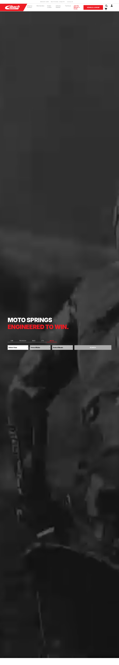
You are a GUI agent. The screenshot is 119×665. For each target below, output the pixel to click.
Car (12, 340)
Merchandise (40, 6)
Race (33, 340)
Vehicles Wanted (58, 6)
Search (93, 347)
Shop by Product (29, 6)
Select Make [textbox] (35, 347)
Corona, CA (70, 1)
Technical (68, 6)
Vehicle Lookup (93, 7)
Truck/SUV (22, 340)
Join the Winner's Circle (76, 7)
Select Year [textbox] (12, 347)
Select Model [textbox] (58, 347)
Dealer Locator (49, 6)
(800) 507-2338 (44, 1)
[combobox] (18, 347)
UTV (42, 340)
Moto (52, 340)
